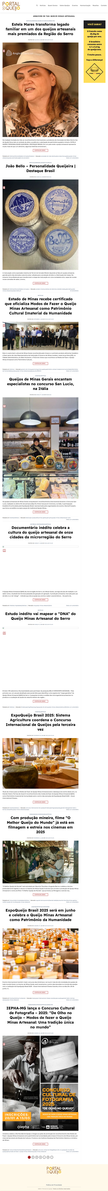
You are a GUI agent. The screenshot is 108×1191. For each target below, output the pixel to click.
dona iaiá (58, 156)
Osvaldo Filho (48, 39)
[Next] (51, 1157)
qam (47, 517)
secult (34, 371)
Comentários (74, 290)
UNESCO (38, 371)
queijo (14, 371)
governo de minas (26, 369)
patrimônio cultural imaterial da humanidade (58, 369)
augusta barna (40, 900)
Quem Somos (53, 5)
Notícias (29, 20)
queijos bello (15, 290)
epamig (27, 707)
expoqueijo (57, 808)
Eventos (75, 5)
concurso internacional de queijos (35, 808)
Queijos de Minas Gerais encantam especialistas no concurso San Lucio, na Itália (40, 384)
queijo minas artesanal (22, 371)
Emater (23, 707)
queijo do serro (43, 707)
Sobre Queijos (65, 5)
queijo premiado (12, 158)
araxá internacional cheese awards (45, 998)
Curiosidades (41, 814)
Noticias (43, 5)
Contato (104, 5)
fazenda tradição (53, 900)
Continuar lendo (40, 150)
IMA (11, 809)
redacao (48, 176)
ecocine (46, 900)
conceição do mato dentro (48, 156)
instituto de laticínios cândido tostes (55, 289)
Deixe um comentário (72, 158)
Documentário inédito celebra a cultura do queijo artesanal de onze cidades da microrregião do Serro (40, 532)
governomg (34, 369)
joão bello (68, 289)
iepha (8, 1151)
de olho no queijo (60, 1150)
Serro (27, 158)
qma (50, 517)
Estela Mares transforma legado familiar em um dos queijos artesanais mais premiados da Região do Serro (40, 29)
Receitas (96, 5)
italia (37, 517)
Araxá (33, 998)
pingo (37, 707)
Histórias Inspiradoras (37, 524)
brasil (27, 517)
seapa (30, 371)
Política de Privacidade (54, 1185)
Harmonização (85, 5)
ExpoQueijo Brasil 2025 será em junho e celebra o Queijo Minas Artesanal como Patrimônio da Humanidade (40, 915)
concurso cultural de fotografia (46, 1150)
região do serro (22, 158)
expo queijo (32, 517)
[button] (37, 5)
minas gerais (65, 156)
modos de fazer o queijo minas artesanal (21, 1151)
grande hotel (64, 808)
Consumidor (33, 814)
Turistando (45, 906)
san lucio (67, 517)
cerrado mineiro (40, 289)
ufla (65, 707)
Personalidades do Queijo (40, 20)
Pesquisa (32, 707)
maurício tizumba (63, 900)
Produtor (52, 20)
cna (34, 605)
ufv (20, 290)
